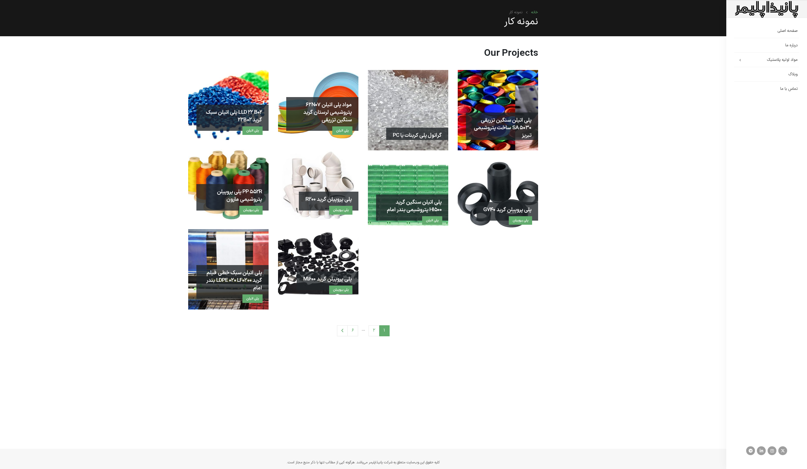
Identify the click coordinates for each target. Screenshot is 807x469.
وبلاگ (793, 74)
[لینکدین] (761, 450)
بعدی (342, 331)
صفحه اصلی (787, 31)
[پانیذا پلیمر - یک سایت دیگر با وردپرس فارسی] (766, 9)
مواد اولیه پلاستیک (782, 60)
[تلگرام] (750, 450)
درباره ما (791, 45)
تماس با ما (789, 89)
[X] (782, 450)
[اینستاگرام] (772, 450)
